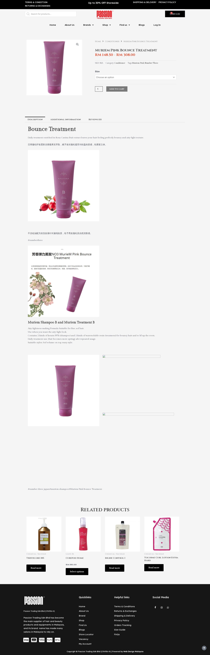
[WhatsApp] (168, 607)
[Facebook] (155, 607)
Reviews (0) (95, 119)
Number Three (151, 63)
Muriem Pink (138, 63)
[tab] (35, 119)
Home (53, 25)
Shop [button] (105, 25)
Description (35, 119)
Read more (36, 568)
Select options (77, 571)
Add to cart (116, 88)
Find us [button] (123, 25)
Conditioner (112, 41)
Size (97, 71)
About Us (69, 25)
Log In (157, 25)
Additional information (65, 119)
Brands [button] (87, 25)
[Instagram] (162, 607)
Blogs (142, 25)
